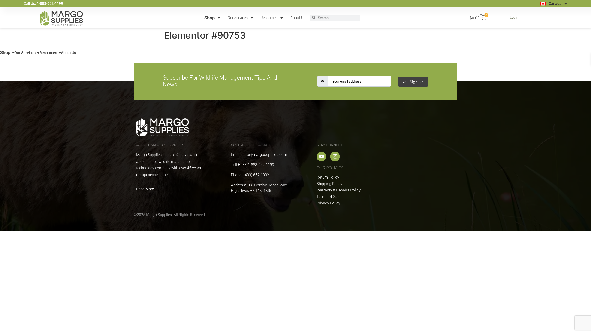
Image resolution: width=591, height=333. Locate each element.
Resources (269, 17)
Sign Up (416, 82)
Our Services (238, 17)
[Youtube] (321, 156)
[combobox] (338, 18)
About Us (297, 17)
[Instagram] (335, 156)
